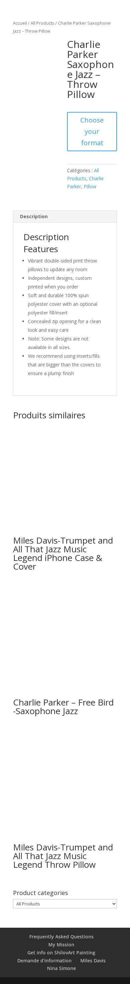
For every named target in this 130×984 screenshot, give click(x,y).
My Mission (61, 944)
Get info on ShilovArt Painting (61, 952)
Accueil (20, 23)
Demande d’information (44, 960)
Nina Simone (61, 968)
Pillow (90, 186)
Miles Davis (93, 960)
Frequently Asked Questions (61, 936)
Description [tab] (34, 216)
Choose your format (92, 131)
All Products (42, 23)
